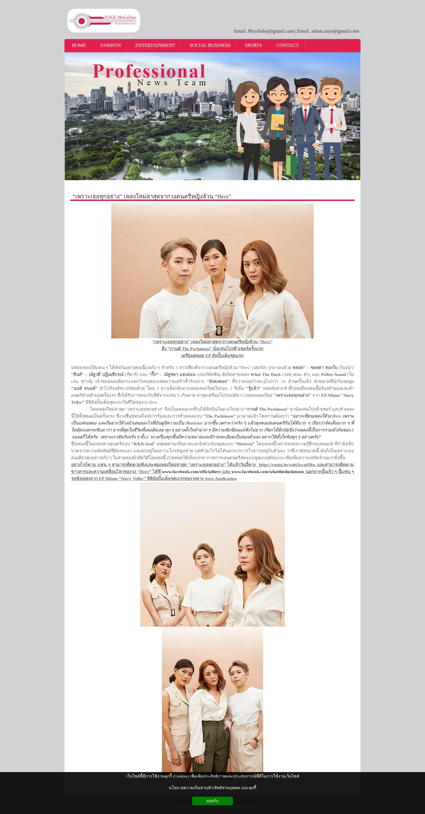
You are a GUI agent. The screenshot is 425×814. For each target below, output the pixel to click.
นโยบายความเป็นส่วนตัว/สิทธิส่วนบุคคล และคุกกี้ (212, 788)
